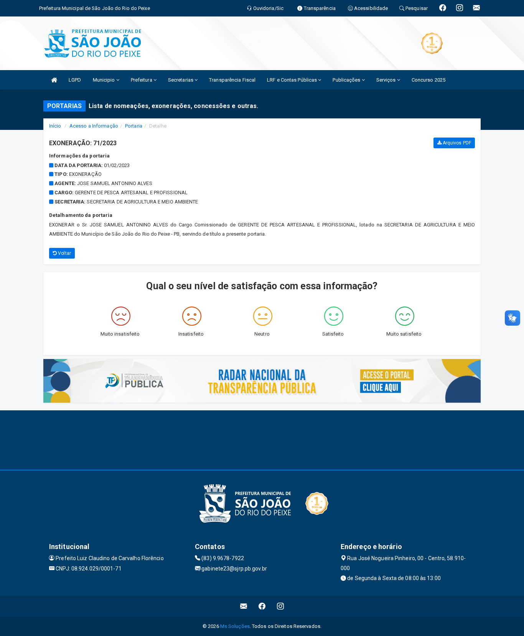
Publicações (347, 80)
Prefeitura (142, 80)
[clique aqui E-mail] (243, 606)
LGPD (75, 80)
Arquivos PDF (456, 143)
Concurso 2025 (428, 80)
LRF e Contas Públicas (292, 80)
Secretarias (181, 80)
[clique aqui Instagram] (280, 606)
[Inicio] (54, 80)
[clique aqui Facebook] (262, 606)
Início (55, 126)
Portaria (133, 126)
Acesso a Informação (93, 126)
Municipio (104, 80)
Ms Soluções (235, 626)
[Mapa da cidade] (262, 439)
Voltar (64, 253)
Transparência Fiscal (232, 80)
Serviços (386, 80)
